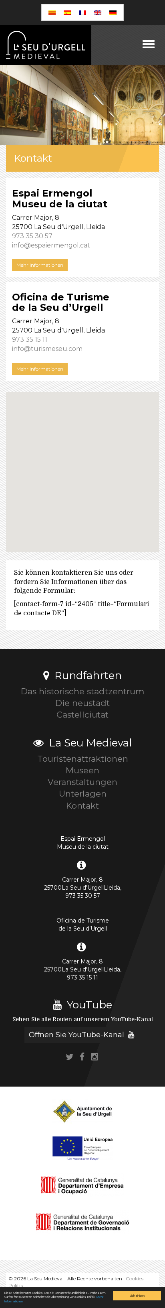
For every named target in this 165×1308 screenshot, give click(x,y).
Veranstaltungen (82, 782)
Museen (82, 770)
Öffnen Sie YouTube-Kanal (77, 1034)
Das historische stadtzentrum (82, 691)
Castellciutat (82, 715)
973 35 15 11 (29, 339)
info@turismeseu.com (47, 349)
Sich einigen (137, 1296)
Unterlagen (83, 794)
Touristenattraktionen (82, 759)
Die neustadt (82, 703)
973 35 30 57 (32, 236)
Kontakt (82, 806)
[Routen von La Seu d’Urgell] (45, 45)
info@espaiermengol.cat (51, 245)
